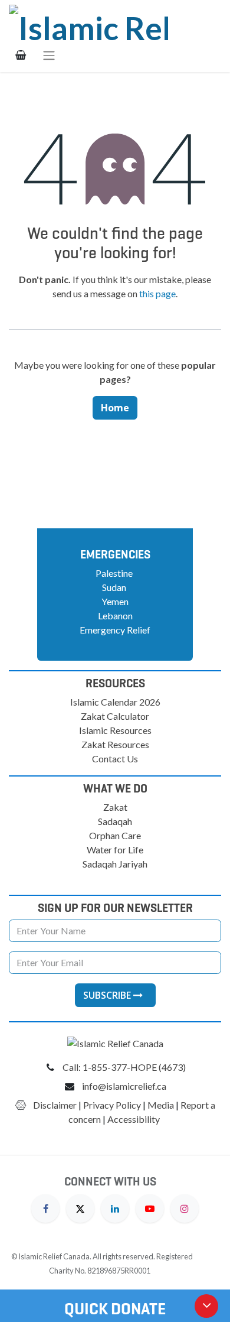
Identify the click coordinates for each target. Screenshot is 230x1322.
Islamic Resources (115, 730)
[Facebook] (45, 1207)
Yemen (115, 601)
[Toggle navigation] (49, 55)
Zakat (115, 807)
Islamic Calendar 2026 (115, 701)
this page (157, 293)
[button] (115, 995)
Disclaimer (55, 1104)
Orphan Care (115, 835)
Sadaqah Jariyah (115, 863)
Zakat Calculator (115, 716)
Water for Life (115, 849)
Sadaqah (115, 821)
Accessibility (134, 1119)
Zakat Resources (115, 744)
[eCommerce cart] (20, 55)
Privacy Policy (112, 1104)
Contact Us (115, 758)
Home (115, 407)
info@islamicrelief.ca (124, 1086)
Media (160, 1104)
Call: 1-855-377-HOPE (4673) (124, 1067)
